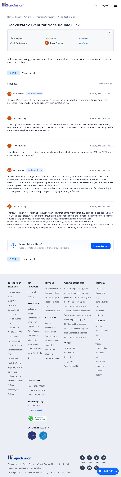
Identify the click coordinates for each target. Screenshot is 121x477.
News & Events (101, 302)
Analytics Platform (15, 363)
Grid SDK (11, 301)
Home (10, 16)
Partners (99, 315)
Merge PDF (32, 313)
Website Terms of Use (46, 464)
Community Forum (53, 288)
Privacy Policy (13, 464)
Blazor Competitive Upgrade (76, 288)
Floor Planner (33, 331)
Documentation (101, 330)
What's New (100, 361)
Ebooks (48, 323)
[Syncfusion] (20, 457)
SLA (46, 306)
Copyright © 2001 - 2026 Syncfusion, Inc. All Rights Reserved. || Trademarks (40, 472)
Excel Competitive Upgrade (75, 333)
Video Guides (101, 348)
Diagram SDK (13, 327)
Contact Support (100, 246)
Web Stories (50, 349)
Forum (18, 16)
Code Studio (13, 358)
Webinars (49, 354)
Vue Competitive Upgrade (75, 306)
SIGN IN (13, 259)
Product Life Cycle (52, 310)
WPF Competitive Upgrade (75, 319)
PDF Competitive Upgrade (75, 324)
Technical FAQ (51, 336)
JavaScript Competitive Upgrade (77, 297)
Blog (97, 297)
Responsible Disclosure (18, 468)
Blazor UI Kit (69, 357)
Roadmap (99, 366)
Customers (100, 293)
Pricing (30, 296)
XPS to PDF (32, 322)
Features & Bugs (52, 302)
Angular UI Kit (70, 361)
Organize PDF (33, 326)
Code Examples (51, 340)
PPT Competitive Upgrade (75, 337)
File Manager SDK (15, 332)
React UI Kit (69, 352)
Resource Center (52, 358)
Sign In (105, 5)
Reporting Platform (16, 367)
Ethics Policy (36, 468)
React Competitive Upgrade (76, 302)
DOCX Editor (33, 335)
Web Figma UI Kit (71, 366)
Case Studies (50, 332)
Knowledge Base (52, 293)
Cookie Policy (28, 464)
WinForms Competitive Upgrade (77, 315)
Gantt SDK (12, 314)
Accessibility (50, 345)
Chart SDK (12, 305)
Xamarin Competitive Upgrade (77, 310)
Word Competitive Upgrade (76, 328)
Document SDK (14, 336)
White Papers (50, 327)
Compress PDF (34, 318)
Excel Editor (32, 340)
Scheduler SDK (14, 310)
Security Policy (65, 464)
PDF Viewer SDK (14, 341)
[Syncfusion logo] (13, 4)
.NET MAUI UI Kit (71, 348)
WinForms (28, 16)
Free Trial (32, 292)
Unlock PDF (32, 309)
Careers (98, 306)
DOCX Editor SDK (15, 345)
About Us (99, 288)
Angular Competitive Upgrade (76, 293)
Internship (99, 310)
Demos (98, 326)
